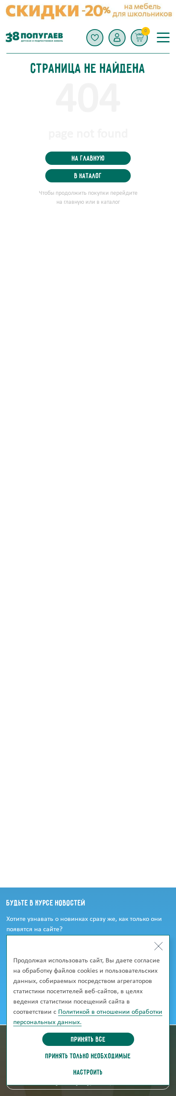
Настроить (88, 1073)
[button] (117, 37)
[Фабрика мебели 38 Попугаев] (33, 37)
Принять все (88, 1040)
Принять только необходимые (88, 1056)
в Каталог (88, 176)
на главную (88, 159)
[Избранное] (94, 37)
